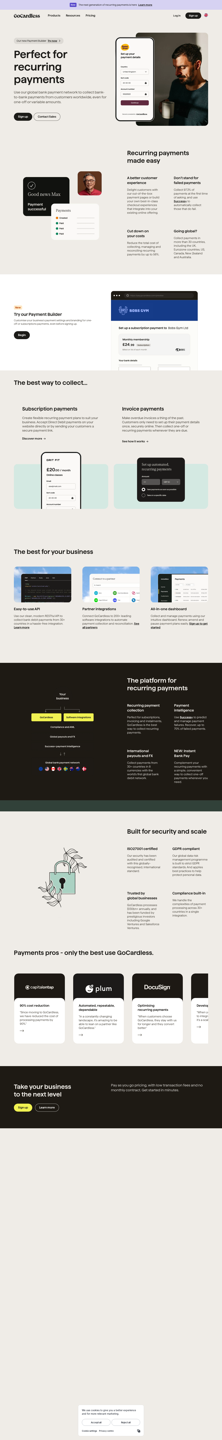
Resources (73, 15)
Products (54, 15)
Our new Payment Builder (37, 40)
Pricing (90, 15)
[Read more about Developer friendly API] (199, 1027)
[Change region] (206, 15)
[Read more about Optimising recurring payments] (140, 1035)
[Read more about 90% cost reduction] (22, 1031)
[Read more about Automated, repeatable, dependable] (81, 1035)
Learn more (145, 4)
